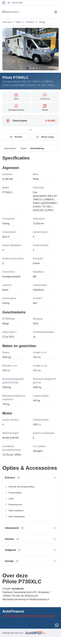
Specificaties (10, 148)
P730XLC (30, 22)
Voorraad (6, 22)
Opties (24, 148)
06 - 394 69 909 (15, 2)
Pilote (18, 22)
